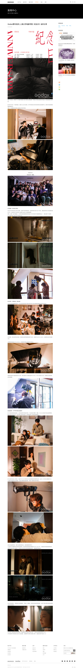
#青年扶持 (63, 25)
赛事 (45, 2)
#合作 (59, 25)
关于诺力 (36, 2)
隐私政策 (9, 665)
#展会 (70, 25)
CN (72, 667)
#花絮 (67, 25)
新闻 (35, 661)
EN (74, 667)
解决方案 (24, 2)
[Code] (73, 653)
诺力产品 (19, 2)
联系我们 (30, 661)
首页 (8, 13)
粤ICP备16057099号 (26, 667)
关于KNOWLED (24, 661)
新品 (41, 2)
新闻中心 (16, 13)
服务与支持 (31, 2)
